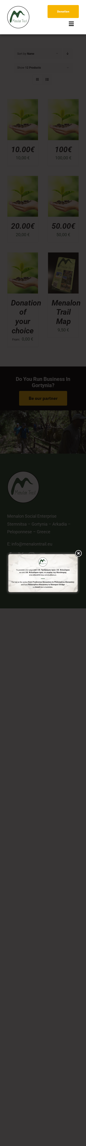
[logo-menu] (18, 8)
